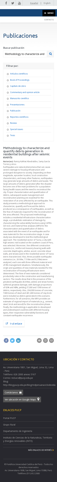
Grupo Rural (9, 424)
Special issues (16, 129)
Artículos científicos (19, 73)
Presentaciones (17, 104)
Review (13, 123)
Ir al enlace (16, 324)
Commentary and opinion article (25, 92)
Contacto (49, 19)
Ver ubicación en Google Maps (21, 399)
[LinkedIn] (18, 340)
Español (34, 3)
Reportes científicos (19, 117)
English (47, 3)
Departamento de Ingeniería (17, 431)
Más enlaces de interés (40, 450)
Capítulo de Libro (18, 86)
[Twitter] (12, 340)
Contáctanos (12, 392)
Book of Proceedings (19, 80)
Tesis (12, 135)
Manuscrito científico (19, 98)
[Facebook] (6, 340)
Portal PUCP (9, 418)
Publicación (15, 110)
